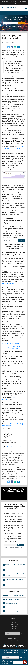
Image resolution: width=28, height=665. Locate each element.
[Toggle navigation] (26, 8)
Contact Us (14, 618)
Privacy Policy (21, 552)
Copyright (14, 626)
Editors (11, 13)
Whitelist (14, 622)
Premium (14, 628)
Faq (14, 620)
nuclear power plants (8, 283)
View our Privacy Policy (17, 242)
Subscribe (21, 240)
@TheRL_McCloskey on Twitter (14, 447)
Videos (16, 13)
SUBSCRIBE (21, 22)
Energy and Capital (12, 552)
